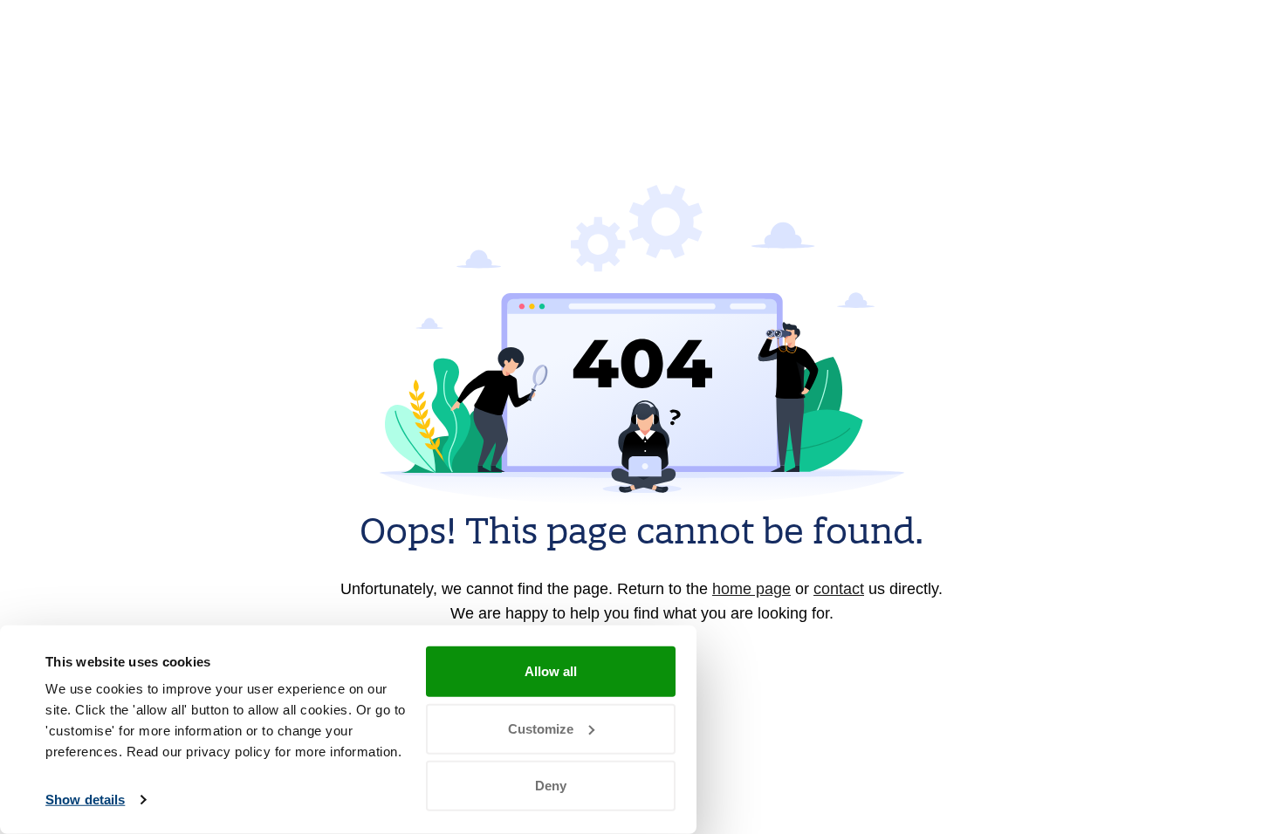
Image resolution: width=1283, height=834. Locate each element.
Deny (550, 785)
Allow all (551, 671)
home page (751, 589)
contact (838, 589)
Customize (540, 728)
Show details (85, 799)
